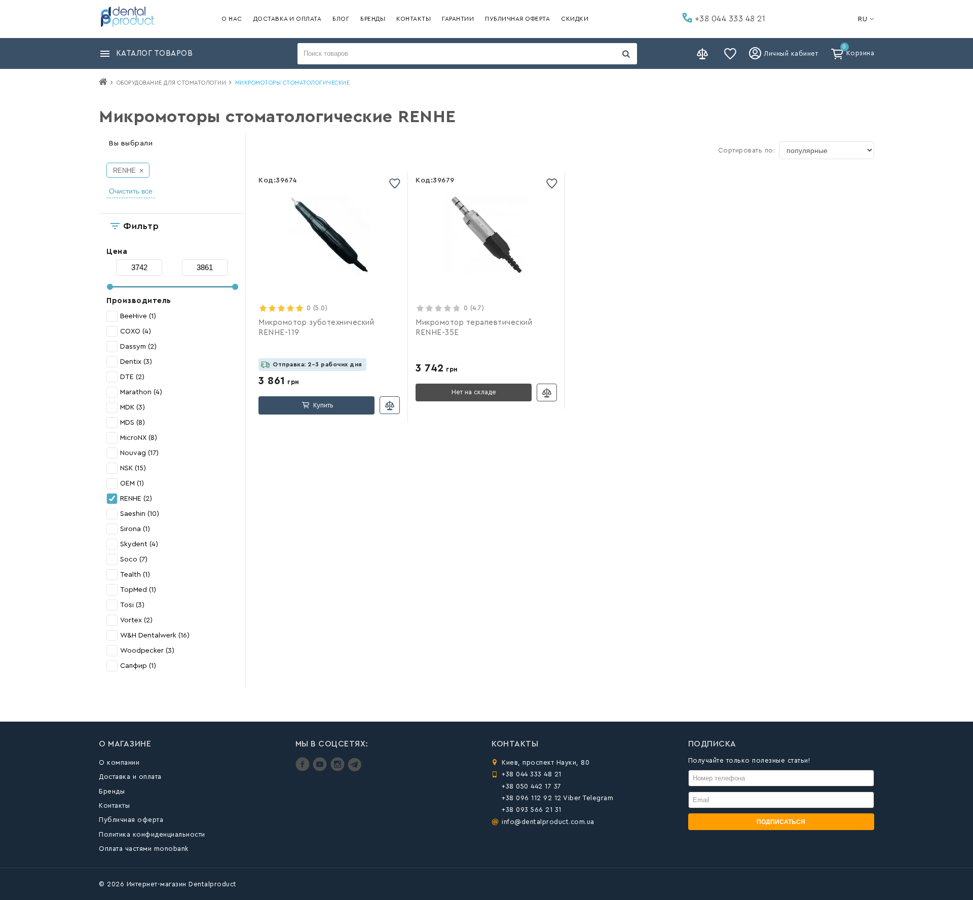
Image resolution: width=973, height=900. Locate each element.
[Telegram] (354, 769)
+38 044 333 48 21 (728, 19)
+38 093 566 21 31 (532, 809)
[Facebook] (303, 769)
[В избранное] (395, 183)
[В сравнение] (390, 405)
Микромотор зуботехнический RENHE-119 (316, 327)
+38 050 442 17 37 (532, 786)
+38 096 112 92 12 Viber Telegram (557, 798)
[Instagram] (338, 769)
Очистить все (131, 191)
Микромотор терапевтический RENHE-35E (474, 327)
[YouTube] (321, 769)
